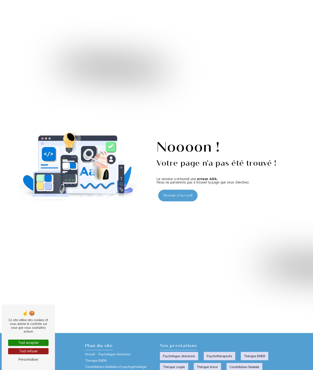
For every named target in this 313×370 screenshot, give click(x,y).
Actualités (242, 11)
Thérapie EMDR (106, 12)
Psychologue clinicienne (80, 12)
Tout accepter (28, 342)
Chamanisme (188, 11)
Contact (262, 11)
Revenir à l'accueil (178, 195)
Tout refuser (28, 351)
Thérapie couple (174, 367)
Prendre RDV (289, 11)
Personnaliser (28, 359)
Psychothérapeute (219, 356)
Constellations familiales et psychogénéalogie (146, 12)
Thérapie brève (207, 367)
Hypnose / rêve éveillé (215, 12)
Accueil (55, 11)
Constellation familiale (244, 367)
